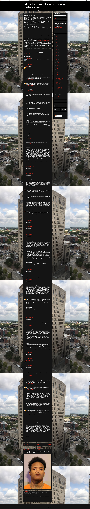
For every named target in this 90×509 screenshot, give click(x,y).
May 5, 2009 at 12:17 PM (30, 305)
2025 (56, 37)
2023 (56, 40)
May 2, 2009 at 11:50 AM (30, 143)
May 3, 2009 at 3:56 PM (29, 192)
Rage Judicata (28, 81)
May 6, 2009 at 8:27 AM (29, 365)
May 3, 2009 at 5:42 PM (29, 198)
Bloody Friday (26, 491)
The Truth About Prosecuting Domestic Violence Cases (34, 449)
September (58, 66)
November (58, 63)
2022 (56, 42)
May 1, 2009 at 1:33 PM (29, 79)
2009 (56, 61)
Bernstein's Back (58, 80)
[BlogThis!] (40, 52)
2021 (56, 43)
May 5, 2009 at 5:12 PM (29, 325)
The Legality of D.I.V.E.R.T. (28, 498)
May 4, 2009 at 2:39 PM (29, 234)
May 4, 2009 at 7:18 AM (29, 220)
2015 (56, 52)
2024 (56, 39)
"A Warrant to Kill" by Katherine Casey (43, 40)
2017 (56, 49)
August (57, 68)
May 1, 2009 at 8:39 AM (29, 64)
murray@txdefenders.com (58, 27)
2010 (56, 59)
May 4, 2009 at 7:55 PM (29, 260)
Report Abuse (57, 100)
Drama (57, 86)
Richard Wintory (58, 82)
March (57, 93)
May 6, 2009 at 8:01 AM (29, 352)
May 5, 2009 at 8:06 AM (29, 269)
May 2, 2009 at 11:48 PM (30, 166)
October (57, 65)
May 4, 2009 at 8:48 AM (29, 226)
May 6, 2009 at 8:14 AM (29, 358)
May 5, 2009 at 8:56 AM (29, 279)
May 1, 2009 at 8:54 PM (29, 104)
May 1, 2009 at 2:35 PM (29, 90)
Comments (57, 116)
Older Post (49, 444)
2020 (56, 45)
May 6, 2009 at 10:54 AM (30, 375)
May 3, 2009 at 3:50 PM (29, 186)
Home (38, 444)
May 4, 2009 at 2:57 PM (29, 247)
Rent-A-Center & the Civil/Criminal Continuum (31, 495)
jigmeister (27, 66)
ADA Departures (28, 53)
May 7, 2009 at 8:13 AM (29, 389)
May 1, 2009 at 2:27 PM (29, 85)
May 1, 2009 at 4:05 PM (29, 98)
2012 (56, 56)
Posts (56, 115)
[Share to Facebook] (41, 52)
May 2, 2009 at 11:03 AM (30, 138)
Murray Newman (29, 210)
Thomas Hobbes (28, 58)
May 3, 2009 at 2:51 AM (29, 173)
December (58, 62)
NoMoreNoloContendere (30, 409)
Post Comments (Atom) (39, 447)
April (57, 91)
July (57, 69)
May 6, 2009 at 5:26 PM (29, 383)
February (57, 94)
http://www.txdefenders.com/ (58, 29)
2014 (56, 53)
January (57, 96)
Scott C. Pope (28, 298)
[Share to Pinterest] (42, 52)
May (57, 72)
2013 (56, 55)
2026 (56, 36)
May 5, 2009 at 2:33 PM (29, 317)
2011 (56, 58)
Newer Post (26, 444)
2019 (56, 46)
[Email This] (39, 52)
